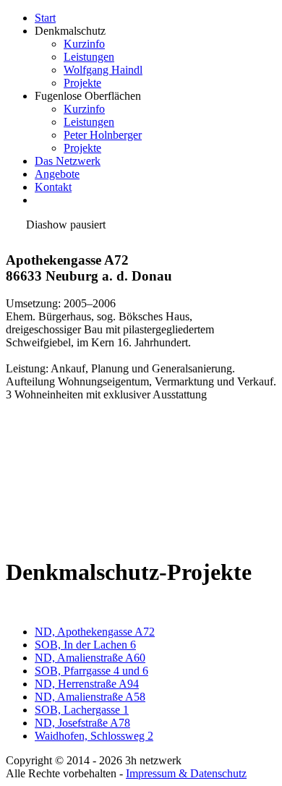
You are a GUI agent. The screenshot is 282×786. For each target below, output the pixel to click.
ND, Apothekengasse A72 (95, 631)
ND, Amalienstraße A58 (90, 697)
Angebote (57, 174)
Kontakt (53, 187)
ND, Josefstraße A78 (82, 723)
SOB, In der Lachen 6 (85, 644)
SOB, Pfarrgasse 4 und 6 (91, 671)
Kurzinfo (84, 44)
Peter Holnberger (103, 135)
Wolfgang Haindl (103, 70)
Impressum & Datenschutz (186, 773)
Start (45, 18)
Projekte (82, 83)
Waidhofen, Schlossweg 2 (94, 736)
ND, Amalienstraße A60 (90, 658)
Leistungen (89, 57)
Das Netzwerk (68, 161)
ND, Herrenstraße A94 (87, 684)
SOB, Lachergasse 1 (82, 710)
